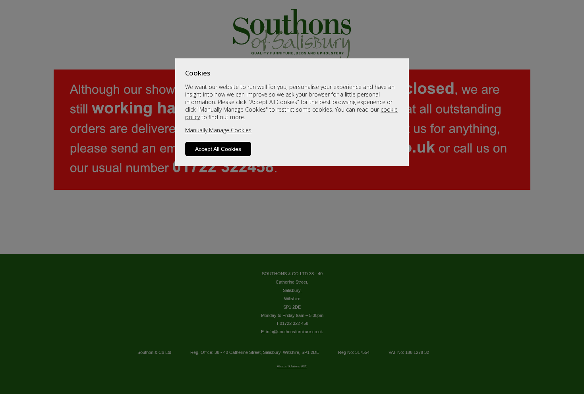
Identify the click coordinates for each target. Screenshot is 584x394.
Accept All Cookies (218, 149)
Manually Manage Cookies (218, 130)
